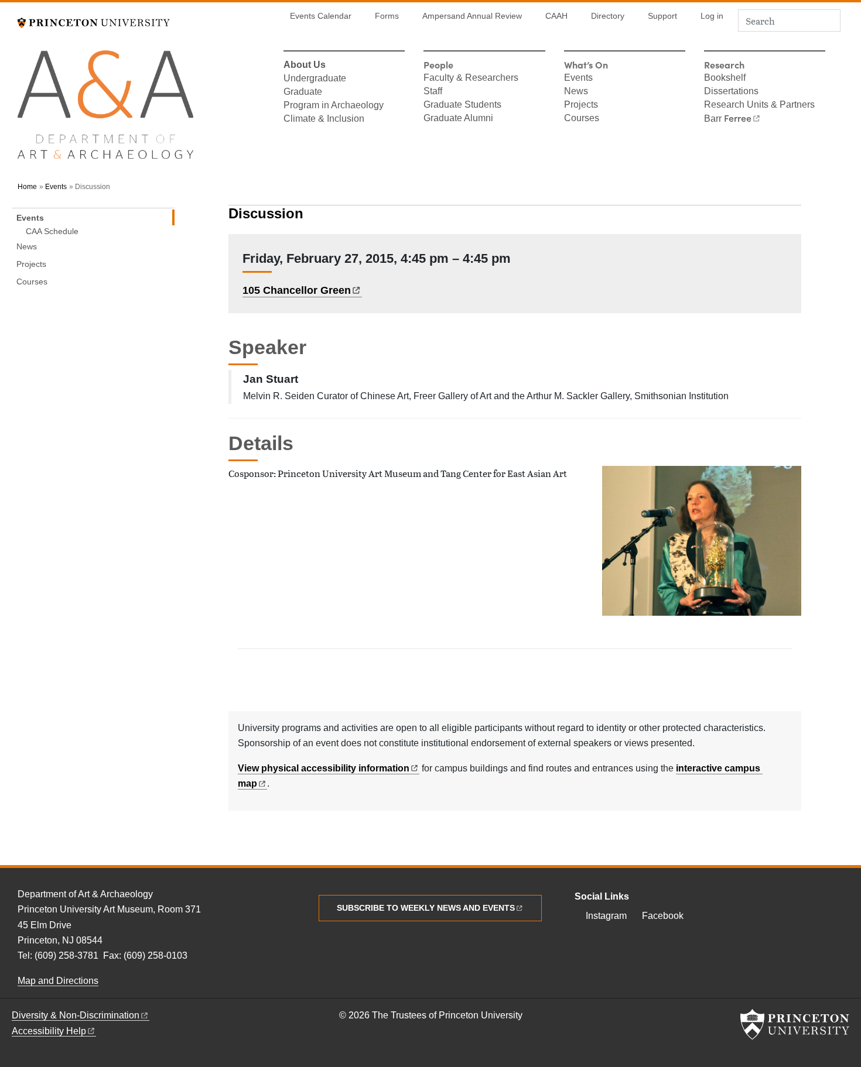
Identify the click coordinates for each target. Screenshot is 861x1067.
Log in (712, 16)
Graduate (302, 92)
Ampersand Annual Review (472, 16)
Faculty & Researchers (470, 78)
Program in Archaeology (333, 106)
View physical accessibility (323, 768)
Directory (607, 16)
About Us (304, 65)
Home (27, 187)
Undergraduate (314, 79)
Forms (387, 16)
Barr (727, 118)
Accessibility (49, 1031)
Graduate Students (462, 105)
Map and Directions (58, 981)
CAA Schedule (52, 231)
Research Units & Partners (759, 105)
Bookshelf (725, 78)
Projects (581, 105)
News (576, 92)
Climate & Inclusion (323, 119)
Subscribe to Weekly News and (426, 907)
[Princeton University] (94, 21)
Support (662, 16)
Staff (432, 92)
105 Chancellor (296, 290)
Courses (581, 119)
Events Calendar (320, 16)
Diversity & (75, 1015)
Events (578, 78)
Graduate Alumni (458, 119)
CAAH (556, 16)
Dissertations (731, 92)
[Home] (105, 109)
